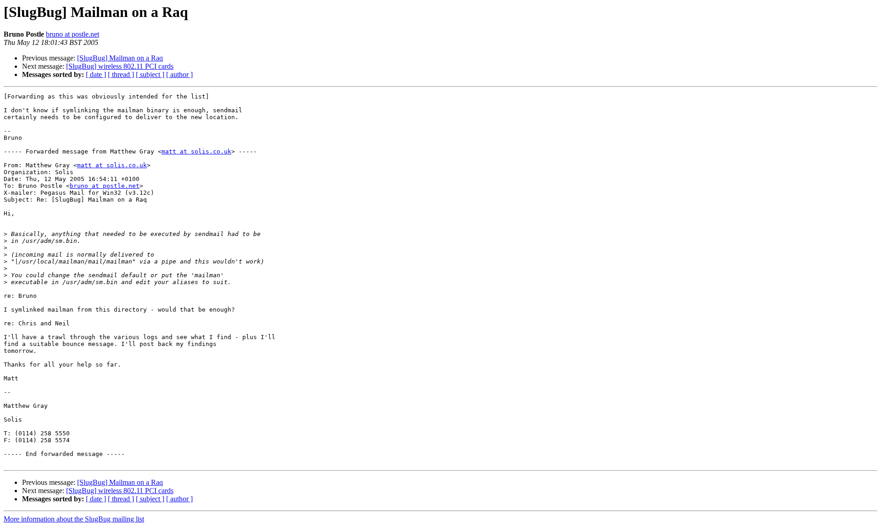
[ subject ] (150, 74)
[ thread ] (121, 74)
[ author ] (179, 74)
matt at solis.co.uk (196, 151)
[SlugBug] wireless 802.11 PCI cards (119, 66)
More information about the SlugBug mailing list (74, 519)
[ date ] (96, 74)
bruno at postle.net (72, 34)
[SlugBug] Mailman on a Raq (120, 58)
